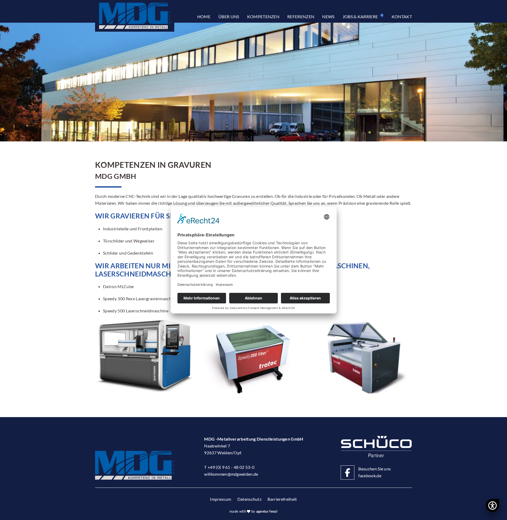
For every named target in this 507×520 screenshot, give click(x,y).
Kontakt (402, 16)
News (328, 16)
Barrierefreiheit (282, 499)
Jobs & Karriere (362, 16)
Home (203, 16)
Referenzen (300, 16)
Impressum (220, 499)
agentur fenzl (267, 511)
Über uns (228, 16)
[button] (144, 356)
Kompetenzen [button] (263, 16)
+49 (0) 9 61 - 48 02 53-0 (231, 467)
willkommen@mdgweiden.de (231, 473)
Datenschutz (249, 499)
